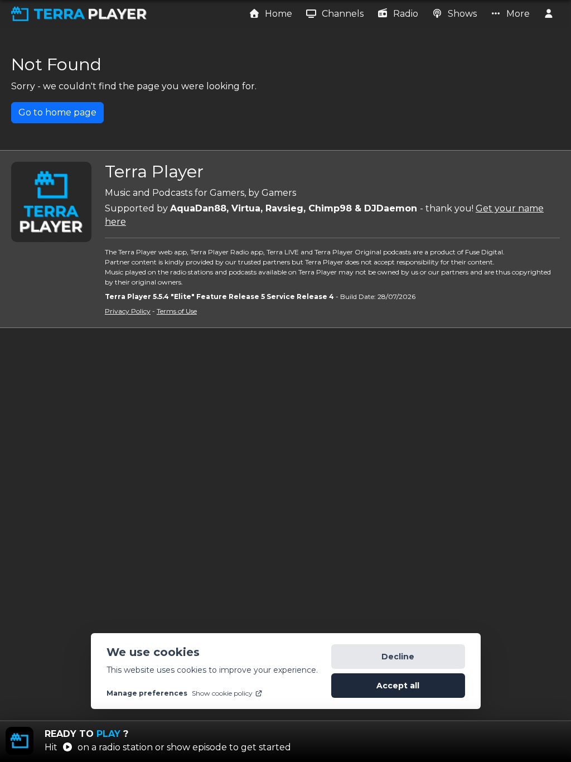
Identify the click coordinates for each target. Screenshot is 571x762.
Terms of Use (177, 311)
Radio (404, 13)
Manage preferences (147, 693)
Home (277, 13)
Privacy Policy (128, 311)
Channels (342, 13)
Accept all (397, 686)
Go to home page (57, 112)
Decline (397, 657)
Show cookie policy (222, 693)
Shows (461, 13)
